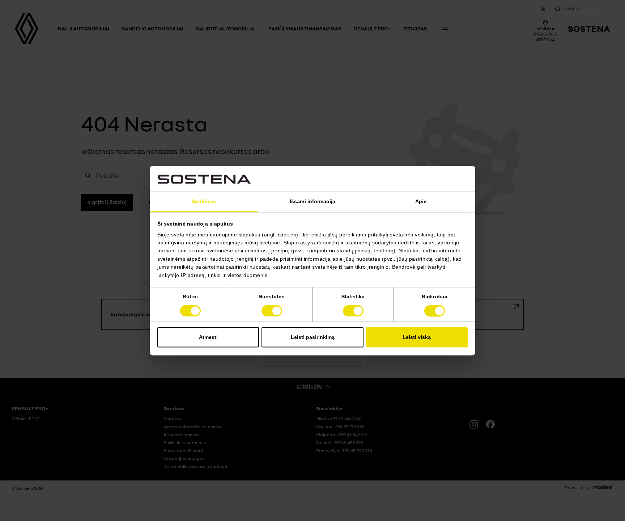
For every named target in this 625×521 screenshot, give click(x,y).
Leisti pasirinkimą (313, 337)
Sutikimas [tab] (204, 202)
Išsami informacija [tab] (312, 202)
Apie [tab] (420, 202)
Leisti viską (417, 337)
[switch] (272, 310)
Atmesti (208, 337)
